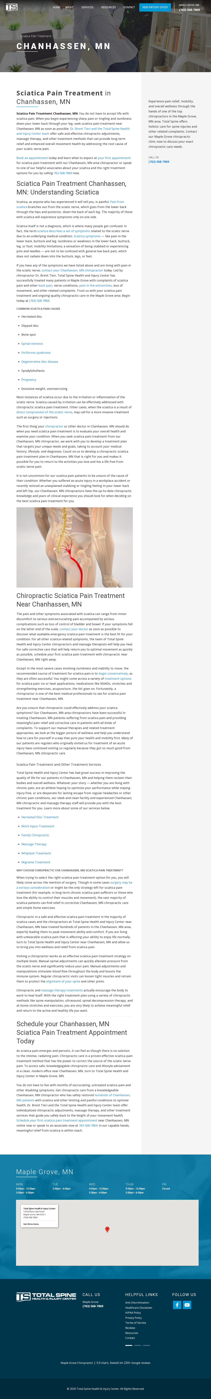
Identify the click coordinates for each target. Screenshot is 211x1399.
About (69, 7)
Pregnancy (28, 380)
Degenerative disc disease (39, 362)
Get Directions (31, 1224)
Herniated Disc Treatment (40, 817)
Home (56, 7)
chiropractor (54, 426)
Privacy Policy (133, 1318)
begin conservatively (113, 673)
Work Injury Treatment (37, 826)
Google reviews (140, 1363)
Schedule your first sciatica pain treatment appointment (56, 1120)
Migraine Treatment (35, 862)
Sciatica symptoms (87, 236)
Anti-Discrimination (137, 1302)
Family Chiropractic (35, 835)
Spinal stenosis (32, 344)
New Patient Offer (155, 7)
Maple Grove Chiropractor (77, 1363)
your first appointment (114, 158)
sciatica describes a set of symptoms (63, 231)
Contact (129, 7)
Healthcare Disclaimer (138, 1308)
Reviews (130, 1328)
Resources (108, 7)
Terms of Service (135, 1323)
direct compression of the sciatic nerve (44, 412)
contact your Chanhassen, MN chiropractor (72, 270)
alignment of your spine (63, 981)
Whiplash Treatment (36, 853)
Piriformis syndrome (36, 353)
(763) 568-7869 (189, 10)
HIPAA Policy (133, 1312)
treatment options (118, 679)
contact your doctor (74, 629)
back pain (45, 285)
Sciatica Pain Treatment (36, 36)
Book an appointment (32, 158)
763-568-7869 (63, 173)
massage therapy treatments (62, 990)
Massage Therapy (33, 844)
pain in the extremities (95, 285)
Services (87, 7)
